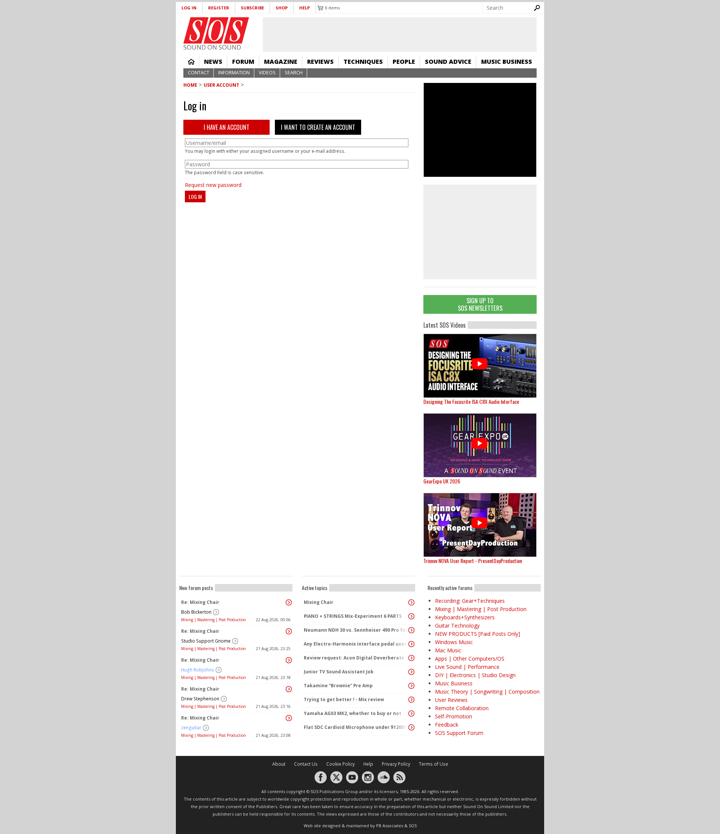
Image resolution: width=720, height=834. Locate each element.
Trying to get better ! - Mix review (344, 699)
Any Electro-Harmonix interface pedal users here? (357, 644)
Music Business (506, 61)
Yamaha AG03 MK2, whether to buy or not (352, 713)
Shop (282, 8)
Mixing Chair (318, 602)
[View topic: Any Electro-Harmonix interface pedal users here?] (411, 644)
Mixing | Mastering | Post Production (213, 619)
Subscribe (252, 8)
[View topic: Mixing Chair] (411, 602)
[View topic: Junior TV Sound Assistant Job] (411, 671)
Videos (267, 72)
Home (191, 62)
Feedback (446, 724)
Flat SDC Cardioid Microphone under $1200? (355, 727)
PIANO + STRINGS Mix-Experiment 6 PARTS (353, 616)
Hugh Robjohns (197, 670)
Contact (198, 72)
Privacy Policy (396, 764)
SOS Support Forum (459, 732)
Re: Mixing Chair (200, 602)
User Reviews (451, 699)
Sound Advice (448, 61)
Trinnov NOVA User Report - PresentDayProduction (472, 561)
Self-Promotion (453, 716)
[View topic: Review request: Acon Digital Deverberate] (411, 658)
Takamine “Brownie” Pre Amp (338, 685)
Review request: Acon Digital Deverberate (354, 658)
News (213, 61)
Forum (243, 61)
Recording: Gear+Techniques (470, 600)
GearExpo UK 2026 (441, 481)
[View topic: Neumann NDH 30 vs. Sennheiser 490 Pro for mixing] (411, 630)
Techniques (363, 61)
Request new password (213, 184)
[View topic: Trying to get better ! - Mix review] (411, 699)
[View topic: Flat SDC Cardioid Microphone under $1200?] (411, 727)
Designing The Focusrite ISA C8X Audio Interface (471, 401)
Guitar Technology (457, 625)
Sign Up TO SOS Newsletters (480, 304)
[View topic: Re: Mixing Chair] (288, 602)
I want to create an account (318, 127)
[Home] (216, 30)
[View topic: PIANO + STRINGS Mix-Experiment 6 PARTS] (411, 616)
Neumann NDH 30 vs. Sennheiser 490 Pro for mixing (357, 630)
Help (304, 8)
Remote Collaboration (462, 708)
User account (221, 85)
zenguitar (191, 727)
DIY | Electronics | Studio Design (475, 675)
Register (218, 8)
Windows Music (454, 642)
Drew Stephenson (200, 699)
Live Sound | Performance (467, 666)
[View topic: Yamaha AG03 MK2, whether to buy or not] (411, 713)
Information (234, 72)
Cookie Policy (340, 764)
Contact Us (306, 764)
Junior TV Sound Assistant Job (339, 671)
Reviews (320, 61)
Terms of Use (433, 764)
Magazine (280, 61)
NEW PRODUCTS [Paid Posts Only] (477, 633)
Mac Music (448, 650)
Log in (189, 8)
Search (294, 72)
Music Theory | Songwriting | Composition (487, 691)
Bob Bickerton (196, 612)
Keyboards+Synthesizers (465, 617)
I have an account (226, 127)
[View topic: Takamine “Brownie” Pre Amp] (411, 685)
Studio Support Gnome (206, 641)
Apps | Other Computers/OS (469, 658)
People (404, 61)
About (278, 764)
